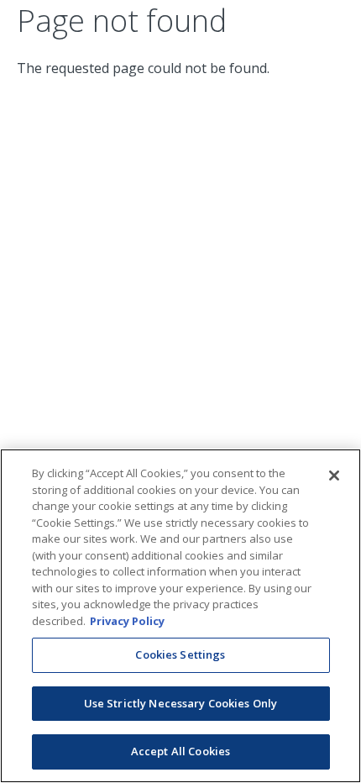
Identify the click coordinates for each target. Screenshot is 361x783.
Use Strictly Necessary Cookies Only (181, 703)
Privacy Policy (127, 620)
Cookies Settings (180, 654)
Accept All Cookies (180, 751)
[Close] (334, 475)
